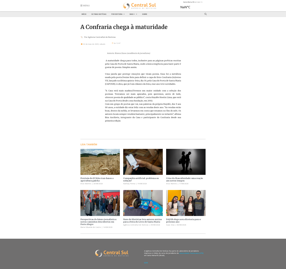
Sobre (144, 14)
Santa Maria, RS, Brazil (192, 6)
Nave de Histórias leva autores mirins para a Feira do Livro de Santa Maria (142, 220)
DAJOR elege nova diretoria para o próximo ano (183, 220)
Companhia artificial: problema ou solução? (141, 179)
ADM (146, 263)
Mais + (132, 14)
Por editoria (116, 14)
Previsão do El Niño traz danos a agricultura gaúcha (96, 179)
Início (84, 14)
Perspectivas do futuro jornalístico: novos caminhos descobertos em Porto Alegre (98, 221)
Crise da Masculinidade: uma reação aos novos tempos (184, 179)
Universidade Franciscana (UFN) (191, 253)
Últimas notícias (98, 14)
